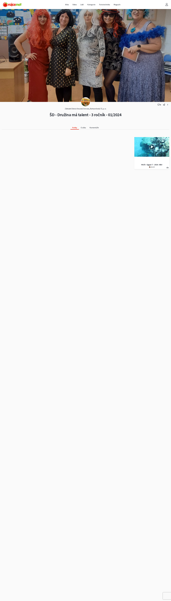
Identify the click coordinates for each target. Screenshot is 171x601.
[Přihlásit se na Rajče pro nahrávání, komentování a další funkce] (166, 5)
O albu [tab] (83, 127)
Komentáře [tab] (94, 127)
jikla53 (153, 167)
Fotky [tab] (74, 127)
